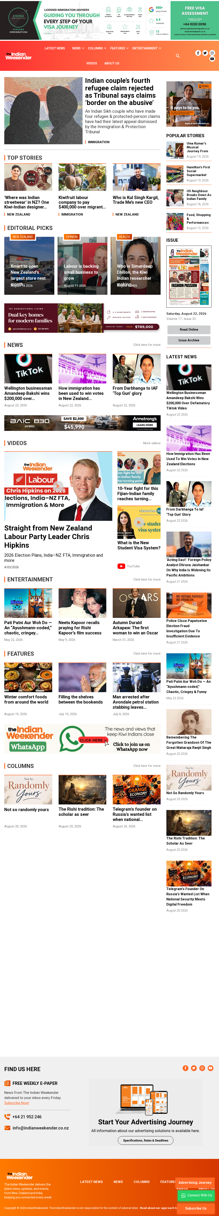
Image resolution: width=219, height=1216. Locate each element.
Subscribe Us (196, 1208)
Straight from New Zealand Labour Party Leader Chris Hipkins (48, 536)
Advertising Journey (195, 1183)
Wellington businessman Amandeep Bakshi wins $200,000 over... (28, 393)
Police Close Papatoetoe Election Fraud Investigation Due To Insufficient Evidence (186, 628)
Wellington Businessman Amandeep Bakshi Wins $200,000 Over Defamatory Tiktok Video (188, 400)
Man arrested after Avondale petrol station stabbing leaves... (136, 702)
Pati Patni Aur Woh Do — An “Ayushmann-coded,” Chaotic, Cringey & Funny (188, 686)
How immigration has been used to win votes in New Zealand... (81, 393)
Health (124, 237)
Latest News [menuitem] (55, 48)
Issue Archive (189, 340)
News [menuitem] (76, 48)
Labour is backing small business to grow (81, 272)
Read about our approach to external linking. (170, 1208)
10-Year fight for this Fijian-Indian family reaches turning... (137, 493)
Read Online (189, 329)
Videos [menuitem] (91, 63)
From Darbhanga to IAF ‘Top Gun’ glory (135, 391)
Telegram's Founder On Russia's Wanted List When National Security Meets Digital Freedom (187, 896)
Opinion (71, 237)
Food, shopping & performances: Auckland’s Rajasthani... (199, 222)
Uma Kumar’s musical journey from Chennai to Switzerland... (197, 151)
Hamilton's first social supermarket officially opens (199, 173)
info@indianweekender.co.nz (41, 1128)
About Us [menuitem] (111, 63)
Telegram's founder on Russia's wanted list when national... (135, 814)
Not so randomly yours (26, 809)
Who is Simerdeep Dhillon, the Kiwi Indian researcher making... (134, 275)
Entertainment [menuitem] (145, 48)
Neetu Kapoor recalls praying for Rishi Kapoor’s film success (80, 627)
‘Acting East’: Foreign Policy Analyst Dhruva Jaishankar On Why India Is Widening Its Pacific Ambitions (188, 567)
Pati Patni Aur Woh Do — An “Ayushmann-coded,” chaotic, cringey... (28, 627)
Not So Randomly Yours (185, 793)
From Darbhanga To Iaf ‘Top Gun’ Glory (185, 512)
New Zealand (23, 237)
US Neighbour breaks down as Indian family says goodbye (199, 197)
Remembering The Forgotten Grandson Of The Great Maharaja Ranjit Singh (188, 742)
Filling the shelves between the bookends (81, 699)
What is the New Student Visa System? (139, 545)
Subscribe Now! (16, 1103)
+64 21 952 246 (26, 1116)
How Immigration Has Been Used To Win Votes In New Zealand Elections (188, 459)
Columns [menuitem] (95, 48)
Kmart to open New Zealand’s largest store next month (28, 275)
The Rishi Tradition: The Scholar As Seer (185, 840)
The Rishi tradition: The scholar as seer (81, 812)
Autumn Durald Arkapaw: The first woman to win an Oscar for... (135, 630)
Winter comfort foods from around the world (26, 699)
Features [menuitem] (117, 48)
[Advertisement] (82, 868)
